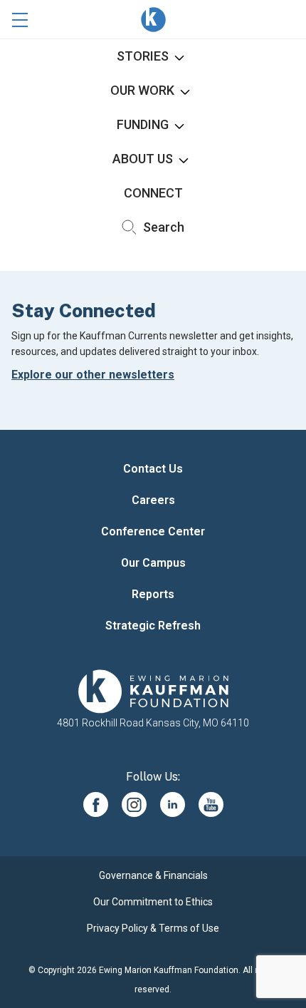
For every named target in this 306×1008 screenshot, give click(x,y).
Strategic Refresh (153, 625)
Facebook (96, 804)
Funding (143, 124)
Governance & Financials (153, 875)
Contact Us (153, 468)
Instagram (134, 804)
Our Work (142, 90)
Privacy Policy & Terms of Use (153, 928)
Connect (153, 192)
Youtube (211, 804)
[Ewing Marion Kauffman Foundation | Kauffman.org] (153, 691)
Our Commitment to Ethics (153, 901)
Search (162, 227)
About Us (142, 158)
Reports (153, 594)
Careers (153, 500)
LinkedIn (172, 804)
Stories (143, 55)
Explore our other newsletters (92, 374)
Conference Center (153, 531)
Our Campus (153, 563)
